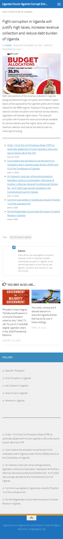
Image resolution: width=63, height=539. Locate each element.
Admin (8, 45)
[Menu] (59, 4)
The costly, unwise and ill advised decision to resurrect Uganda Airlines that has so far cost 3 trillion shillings (44, 315)
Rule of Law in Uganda (16, 393)
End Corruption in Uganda (17, 12)
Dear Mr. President (14, 370)
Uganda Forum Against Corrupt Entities (24, 4)
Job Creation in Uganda (16, 385)
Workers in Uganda (14, 400)
